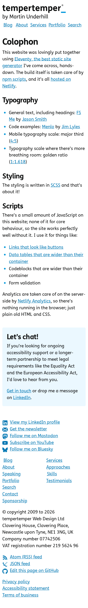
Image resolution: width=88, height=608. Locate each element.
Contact (10, 494)
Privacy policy (16, 582)
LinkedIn (22, 398)
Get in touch (19, 391)
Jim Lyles (70, 127)
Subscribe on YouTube (32, 443)
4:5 (13, 141)
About (22, 25)
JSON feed (20, 564)
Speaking (11, 474)
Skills (52, 474)
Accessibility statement (25, 588)
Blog (8, 25)
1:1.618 (18, 162)
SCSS (55, 185)
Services (38, 25)
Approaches (58, 467)
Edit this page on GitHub (34, 571)
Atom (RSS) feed (26, 557)
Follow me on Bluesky (31, 449)
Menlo (48, 127)
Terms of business (20, 595)
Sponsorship (14, 501)
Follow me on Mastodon (34, 436)
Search (74, 25)
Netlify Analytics (34, 301)
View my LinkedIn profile (35, 422)
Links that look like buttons (36, 247)
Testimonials (59, 481)
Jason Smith (34, 119)
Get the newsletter (28, 429)
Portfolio (57, 25)
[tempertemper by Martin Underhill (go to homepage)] (44, 12)
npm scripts (14, 79)
